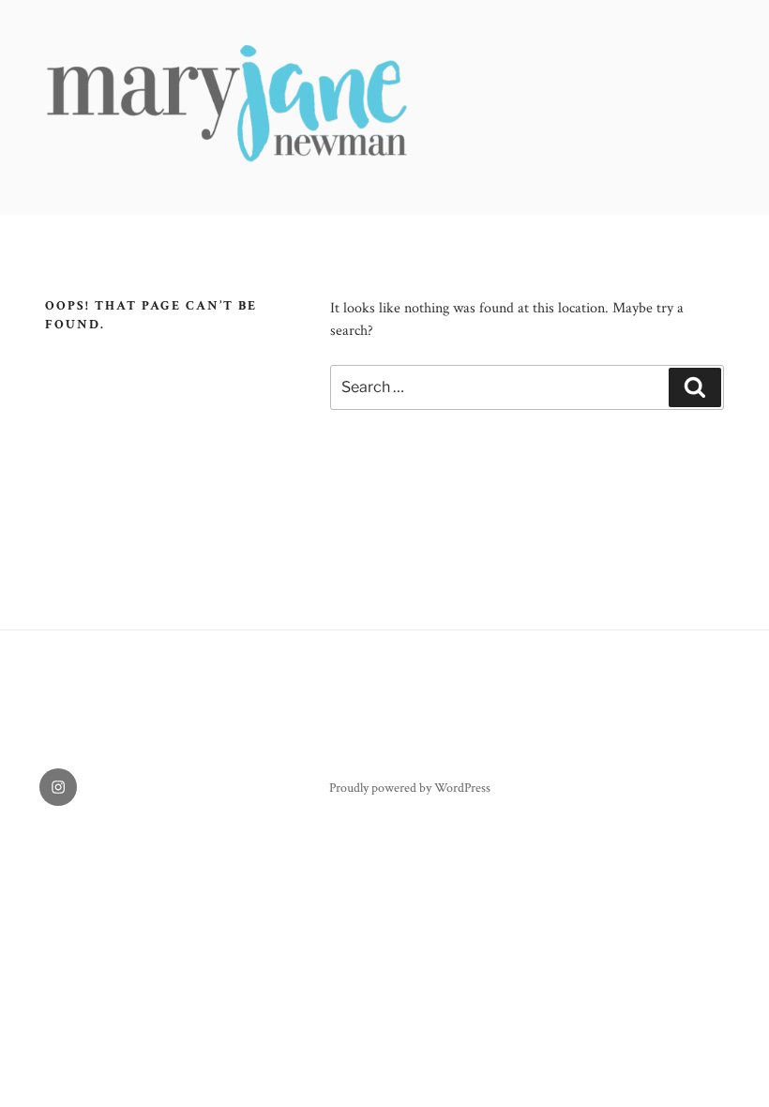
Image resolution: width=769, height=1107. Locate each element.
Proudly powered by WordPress (409, 788)
